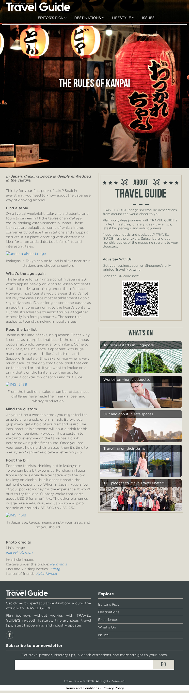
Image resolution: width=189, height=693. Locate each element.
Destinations (88, 18)
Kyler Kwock (46, 574)
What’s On (107, 627)
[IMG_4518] (16, 515)
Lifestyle (122, 18)
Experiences (108, 620)
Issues (148, 18)
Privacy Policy (113, 688)
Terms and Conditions (82, 688)
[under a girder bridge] (26, 253)
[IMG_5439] (16, 384)
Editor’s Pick (51, 18)
